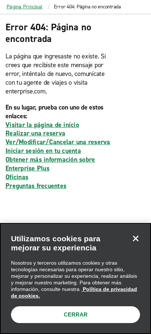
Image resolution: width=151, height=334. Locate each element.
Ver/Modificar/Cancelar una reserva (57, 142)
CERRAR (76, 314)
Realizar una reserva (35, 133)
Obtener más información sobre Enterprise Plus (50, 164)
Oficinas (16, 177)
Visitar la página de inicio (42, 124)
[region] (75, 278)
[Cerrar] (135, 238)
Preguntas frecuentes (35, 185)
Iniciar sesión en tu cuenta (43, 150)
